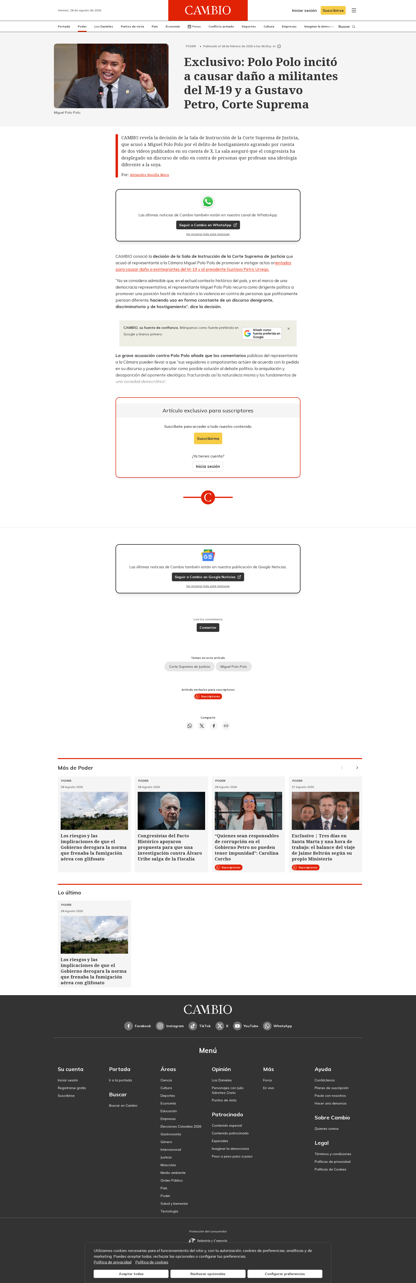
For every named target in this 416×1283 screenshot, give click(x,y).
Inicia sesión (208, 466)
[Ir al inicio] (208, 10)
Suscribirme (208, 438)
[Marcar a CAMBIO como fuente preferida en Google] (262, 333)
